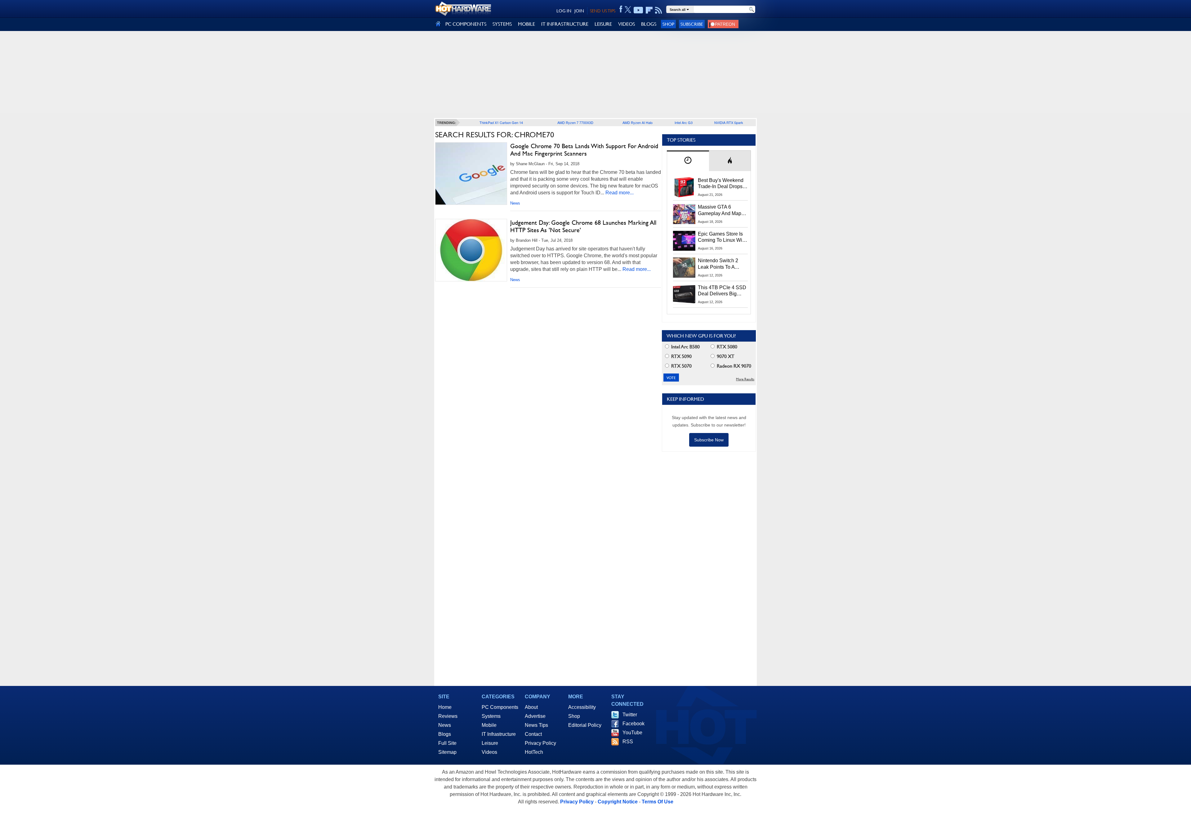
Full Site (447, 743)
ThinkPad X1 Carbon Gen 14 (501, 122)
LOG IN (563, 10)
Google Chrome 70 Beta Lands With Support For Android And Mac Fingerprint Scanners (584, 149)
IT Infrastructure (499, 734)
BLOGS (648, 24)
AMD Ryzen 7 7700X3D (575, 122)
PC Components (500, 707)
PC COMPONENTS (465, 24)
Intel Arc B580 (685, 347)
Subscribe (691, 24)
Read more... (619, 192)
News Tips (536, 725)
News (515, 203)
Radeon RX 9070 (733, 366)
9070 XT (725, 356)
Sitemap (447, 752)
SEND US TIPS (602, 10)
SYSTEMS (502, 24)
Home (445, 707)
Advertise (535, 716)
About (531, 707)
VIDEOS (626, 24)
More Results (745, 379)
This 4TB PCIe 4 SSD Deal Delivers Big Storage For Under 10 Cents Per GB (722, 291)
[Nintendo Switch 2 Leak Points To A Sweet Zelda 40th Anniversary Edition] (684, 267)
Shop (668, 24)
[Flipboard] (649, 10)
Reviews (447, 716)
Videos (489, 752)
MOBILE (526, 24)
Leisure (490, 743)
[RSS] (658, 10)
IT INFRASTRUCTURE (564, 24)
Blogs (444, 734)
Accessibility (582, 707)
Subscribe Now (709, 439)
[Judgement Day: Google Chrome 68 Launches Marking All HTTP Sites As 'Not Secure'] (471, 250)
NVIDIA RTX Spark (728, 122)
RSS (627, 741)
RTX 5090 (681, 356)
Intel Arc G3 (684, 122)
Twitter (629, 714)
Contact (533, 734)
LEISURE (603, 24)
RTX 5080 (726, 347)
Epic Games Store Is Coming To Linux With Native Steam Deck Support (722, 237)
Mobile (489, 725)
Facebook (633, 723)
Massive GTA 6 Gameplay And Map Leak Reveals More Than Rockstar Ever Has (720, 210)
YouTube (632, 732)
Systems (491, 716)
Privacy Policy (540, 743)
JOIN (579, 10)
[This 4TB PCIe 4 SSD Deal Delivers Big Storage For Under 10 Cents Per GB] (684, 294)
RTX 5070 (681, 366)
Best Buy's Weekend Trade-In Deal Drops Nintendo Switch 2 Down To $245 (720, 184)
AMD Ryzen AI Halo (637, 122)
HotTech (534, 752)
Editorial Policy (584, 725)
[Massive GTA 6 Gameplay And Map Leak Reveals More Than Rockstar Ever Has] (684, 214)
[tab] (688, 160)
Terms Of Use (657, 801)
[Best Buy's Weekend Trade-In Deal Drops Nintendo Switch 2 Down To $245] (684, 187)
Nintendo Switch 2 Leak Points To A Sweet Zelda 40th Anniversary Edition (719, 264)
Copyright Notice (618, 801)
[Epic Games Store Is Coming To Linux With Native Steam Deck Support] (684, 241)
